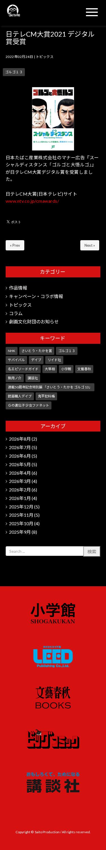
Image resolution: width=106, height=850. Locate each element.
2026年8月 (20, 438)
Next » (90, 245)
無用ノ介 (14, 378)
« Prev (15, 245)
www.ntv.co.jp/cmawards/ (32, 201)
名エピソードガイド (23, 369)
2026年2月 (20, 489)
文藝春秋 (84, 369)
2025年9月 (20, 532)
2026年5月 (20, 464)
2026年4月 (20, 473)
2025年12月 (21, 506)
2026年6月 (20, 456)
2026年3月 (20, 481)
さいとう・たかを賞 (36, 351)
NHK (11, 351)
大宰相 (50, 369)
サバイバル (16, 360)
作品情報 (18, 287)
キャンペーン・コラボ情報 (36, 296)
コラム (16, 313)
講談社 (33, 378)
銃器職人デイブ (20, 396)
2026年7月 (20, 447)
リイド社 (54, 360)
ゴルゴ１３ (14, 72)
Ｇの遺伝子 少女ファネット (28, 405)
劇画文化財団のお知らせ (34, 321)
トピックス (44, 57)
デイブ (36, 360)
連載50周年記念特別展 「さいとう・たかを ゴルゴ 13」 (50, 387)
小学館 (66, 369)
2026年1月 (20, 498)
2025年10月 (21, 523)
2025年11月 (21, 515)
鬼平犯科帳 (46, 396)
